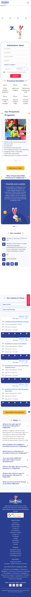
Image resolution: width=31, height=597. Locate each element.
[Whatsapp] (21, 585)
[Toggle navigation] (28, 2)
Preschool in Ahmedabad (11, 569)
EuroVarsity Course (15, 555)
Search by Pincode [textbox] (9, 309)
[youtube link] (12, 264)
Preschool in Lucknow (7, 575)
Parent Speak (15, 524)
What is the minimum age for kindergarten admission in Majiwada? (13, 475)
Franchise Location (15, 532)
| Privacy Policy (13, 591)
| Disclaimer (20, 591)
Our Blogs (15, 536)
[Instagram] (14, 585)
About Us (15, 522)
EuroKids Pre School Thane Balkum (16, 343)
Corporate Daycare (15, 553)
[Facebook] (10, 585)
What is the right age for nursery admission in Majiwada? (15, 467)
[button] (19, 160)
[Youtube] (17, 585)
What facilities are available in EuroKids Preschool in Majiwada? (15, 445)
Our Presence (15, 530)
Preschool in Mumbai (22, 575)
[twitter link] (17, 264)
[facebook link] (4, 264)
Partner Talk (15, 526)
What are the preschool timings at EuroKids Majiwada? (14, 483)
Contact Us (15, 534)
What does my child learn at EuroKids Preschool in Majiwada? (15, 452)
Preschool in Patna (8, 577)
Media (15, 538)
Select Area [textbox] (6, 304)
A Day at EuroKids (15, 561)
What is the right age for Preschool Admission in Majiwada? (12, 425)
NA (7, 254)
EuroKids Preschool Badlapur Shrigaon (17, 321)
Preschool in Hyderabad (20, 573)
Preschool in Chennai (15, 571)
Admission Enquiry (15, 550)
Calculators (15, 540)
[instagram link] (8, 264)
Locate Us (15, 528)
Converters (15, 542)
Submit (16, 76)
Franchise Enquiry (15, 551)
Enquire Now (28, 300)
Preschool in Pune (21, 577)
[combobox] (15, 304)
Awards (15, 544)
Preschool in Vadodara (15, 579)
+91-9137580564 (11, 259)
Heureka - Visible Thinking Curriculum (15, 563)
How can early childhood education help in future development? (12, 459)
